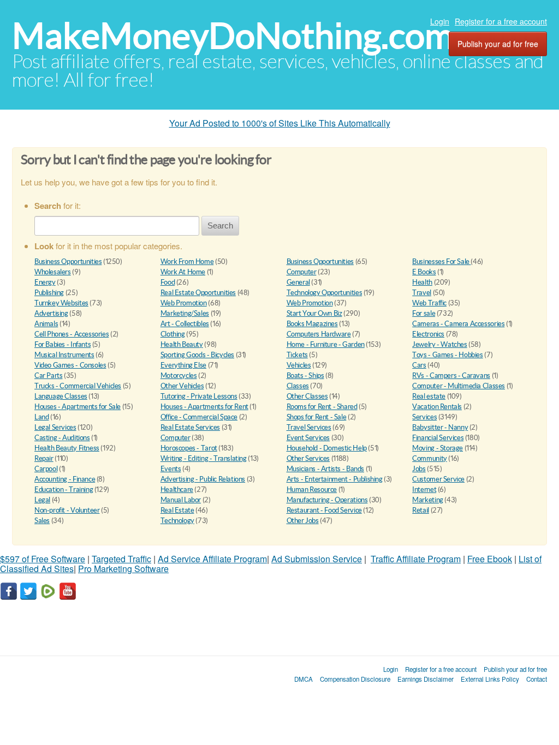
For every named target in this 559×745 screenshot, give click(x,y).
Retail (420, 510)
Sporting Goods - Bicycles (197, 355)
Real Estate (177, 510)
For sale (423, 313)
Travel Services (309, 427)
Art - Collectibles (184, 324)
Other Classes (307, 396)
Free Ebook (489, 558)
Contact (536, 679)
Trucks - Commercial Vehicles (77, 386)
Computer (302, 272)
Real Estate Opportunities (198, 293)
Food (167, 282)
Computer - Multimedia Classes (458, 386)
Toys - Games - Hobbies (447, 355)
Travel (421, 293)
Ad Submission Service (316, 558)
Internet (424, 489)
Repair (43, 458)
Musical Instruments (64, 355)
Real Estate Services (190, 427)
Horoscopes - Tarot (188, 448)
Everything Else (183, 365)
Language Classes (60, 396)
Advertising (51, 313)
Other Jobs (303, 520)
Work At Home (182, 272)
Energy (45, 282)
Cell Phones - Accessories (71, 334)
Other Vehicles (182, 386)
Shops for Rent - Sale (317, 417)
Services (424, 417)
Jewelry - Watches (439, 344)
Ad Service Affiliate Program (212, 558)
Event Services (308, 438)
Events (170, 469)
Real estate (428, 396)
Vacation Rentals (437, 406)
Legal (42, 500)
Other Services (308, 458)
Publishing (49, 293)
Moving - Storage (437, 448)
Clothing (172, 334)
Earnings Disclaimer (425, 679)
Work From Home (187, 261)
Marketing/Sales (184, 313)
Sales (42, 520)
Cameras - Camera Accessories (458, 324)
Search (220, 225)
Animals (46, 324)
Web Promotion (183, 303)
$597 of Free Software (42, 558)
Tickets (297, 355)
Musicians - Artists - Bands (325, 469)
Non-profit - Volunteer (66, 510)
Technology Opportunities (324, 293)
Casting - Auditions (62, 438)
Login (439, 21)
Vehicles (299, 365)
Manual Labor (180, 500)
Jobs (418, 469)
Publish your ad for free (497, 43)
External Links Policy (490, 679)
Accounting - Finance (64, 479)
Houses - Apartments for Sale (77, 406)
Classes (298, 386)
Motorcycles (178, 375)
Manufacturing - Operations (327, 500)
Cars (419, 365)
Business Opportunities (68, 261)
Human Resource (312, 489)
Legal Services (55, 427)
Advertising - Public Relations (202, 479)
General (298, 282)
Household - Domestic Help (327, 448)
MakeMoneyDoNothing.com (233, 36)
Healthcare (176, 489)
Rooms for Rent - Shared (322, 406)
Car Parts (48, 375)
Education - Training (63, 489)
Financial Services (437, 438)
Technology (177, 520)
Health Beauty (181, 344)
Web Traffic (429, 303)
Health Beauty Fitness (66, 448)
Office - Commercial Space (198, 417)
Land (41, 417)
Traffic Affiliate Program (416, 558)
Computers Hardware (319, 334)
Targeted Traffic (121, 558)
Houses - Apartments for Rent (204, 406)
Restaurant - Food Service (324, 510)
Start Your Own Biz (314, 313)
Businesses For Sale (441, 261)
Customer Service (438, 479)
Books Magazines (312, 324)
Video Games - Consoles (70, 365)
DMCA (303, 679)
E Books (424, 272)
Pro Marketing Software (123, 568)
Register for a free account (501, 21)
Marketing (427, 500)
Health (422, 282)
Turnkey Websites (61, 303)
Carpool (45, 469)
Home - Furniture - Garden (326, 344)
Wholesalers (52, 272)
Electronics (428, 334)
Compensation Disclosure (355, 679)
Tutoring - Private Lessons (198, 396)
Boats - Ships (305, 375)
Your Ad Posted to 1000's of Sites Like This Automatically (279, 123)
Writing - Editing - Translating (203, 458)
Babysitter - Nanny (440, 427)
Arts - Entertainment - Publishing (335, 479)
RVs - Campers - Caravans (451, 375)
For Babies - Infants (62, 344)
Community (429, 458)
